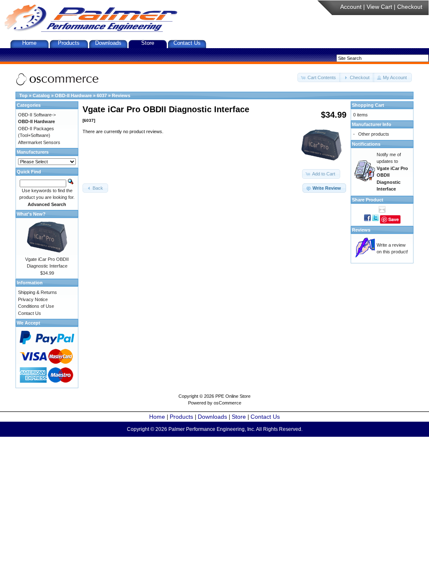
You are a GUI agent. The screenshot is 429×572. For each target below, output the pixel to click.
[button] (319, 77)
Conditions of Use (36, 306)
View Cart (379, 6)
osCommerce (227, 402)
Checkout (409, 6)
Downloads (108, 43)
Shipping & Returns (37, 292)
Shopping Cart (368, 105)
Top (23, 95)
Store (147, 43)
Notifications (366, 144)
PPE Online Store (233, 396)
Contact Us (187, 43)
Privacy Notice (33, 299)
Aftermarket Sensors (39, 142)
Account (351, 6)
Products (69, 43)
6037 (102, 95)
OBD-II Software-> (37, 114)
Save (393, 219)
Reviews (121, 95)
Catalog (41, 95)
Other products (373, 134)
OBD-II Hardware (73, 95)
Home (29, 43)
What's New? (31, 213)
